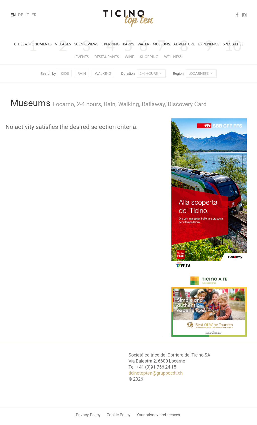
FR (34, 15)
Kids (65, 73)
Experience (208, 44)
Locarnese (198, 73)
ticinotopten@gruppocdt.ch (155, 373)
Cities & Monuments (32, 44)
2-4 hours (149, 73)
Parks (128, 44)
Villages (63, 44)
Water (143, 44)
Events (82, 56)
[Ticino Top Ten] (128, 18)
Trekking (110, 44)
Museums (161, 44)
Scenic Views (86, 44)
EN (13, 15)
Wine (129, 56)
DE (20, 15)
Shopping (149, 56)
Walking (103, 73)
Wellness (172, 56)
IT (27, 15)
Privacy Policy (88, 414)
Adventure (184, 44)
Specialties (233, 44)
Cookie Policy (119, 414)
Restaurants (107, 56)
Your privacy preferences (158, 414)
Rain (82, 73)
